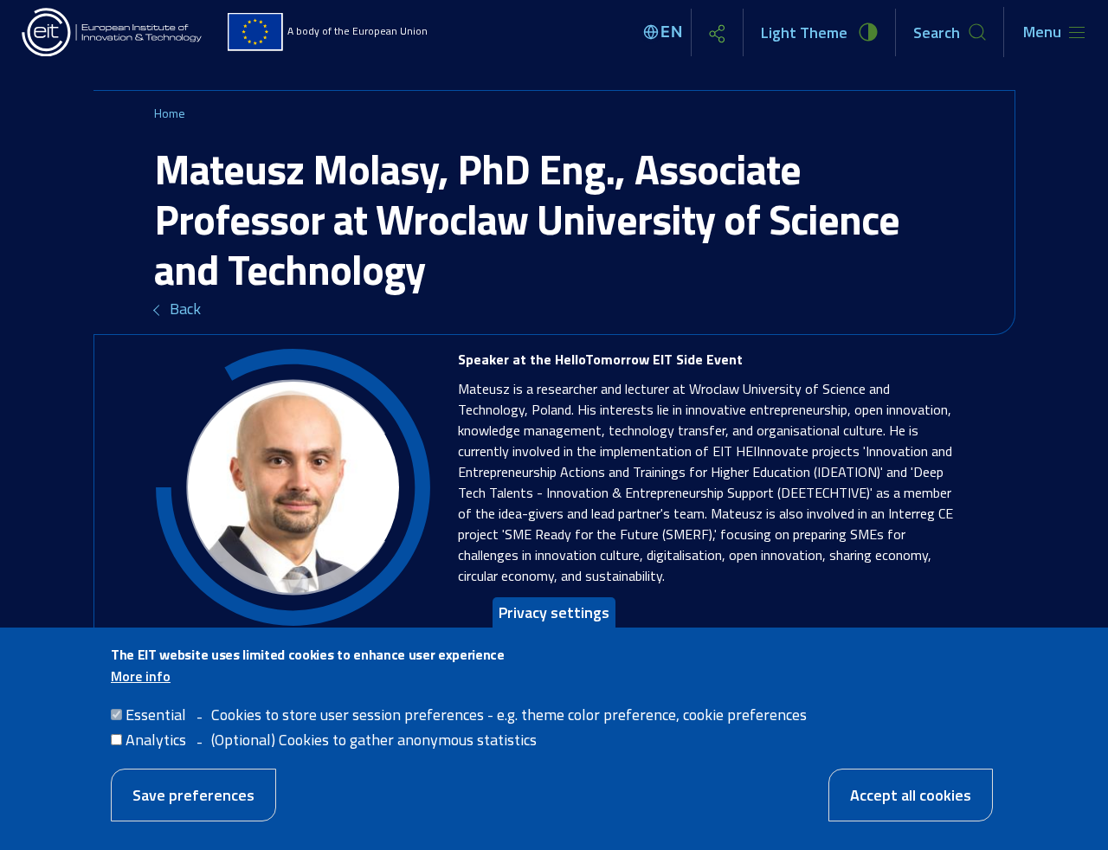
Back (185, 308)
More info (141, 676)
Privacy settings (554, 612)
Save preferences (193, 795)
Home (169, 113)
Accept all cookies (910, 795)
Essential (156, 714)
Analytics (156, 739)
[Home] (112, 32)
